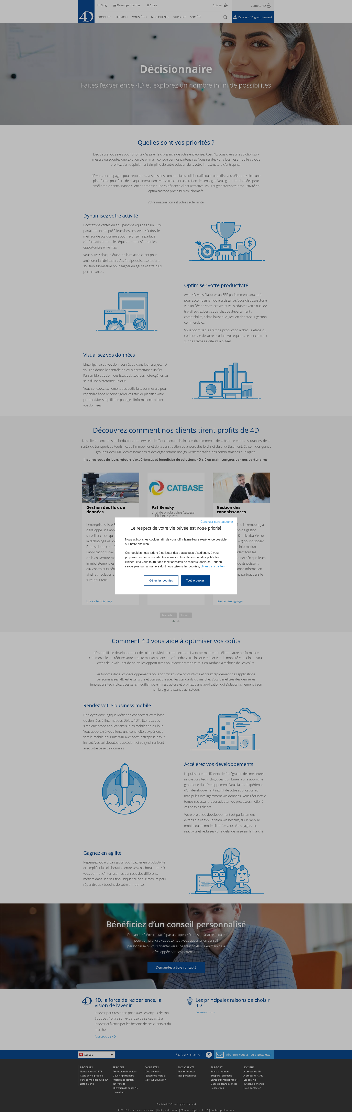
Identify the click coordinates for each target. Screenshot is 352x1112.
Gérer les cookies (161, 580)
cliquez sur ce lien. (213, 566)
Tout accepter (195, 580)
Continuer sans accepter (216, 521)
